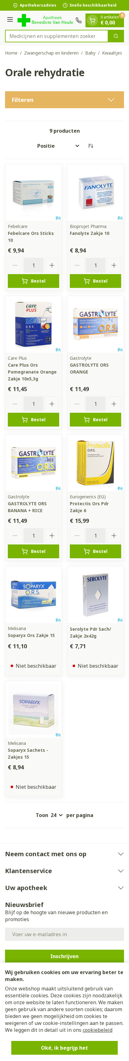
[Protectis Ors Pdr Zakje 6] (95, 463)
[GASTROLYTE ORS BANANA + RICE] (33, 463)
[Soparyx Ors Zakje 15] (33, 594)
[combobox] (56, 36)
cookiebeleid (97, 1030)
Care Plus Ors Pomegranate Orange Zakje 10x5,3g (32, 372)
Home (11, 53)
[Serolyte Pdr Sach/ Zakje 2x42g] (95, 594)
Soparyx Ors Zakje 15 (31, 635)
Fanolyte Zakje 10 (89, 233)
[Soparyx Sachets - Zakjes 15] (33, 709)
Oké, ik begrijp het (64, 1047)
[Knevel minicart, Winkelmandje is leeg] (92, 20)
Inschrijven (64, 956)
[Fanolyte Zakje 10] (95, 192)
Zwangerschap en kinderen (51, 53)
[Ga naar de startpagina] (45, 20)
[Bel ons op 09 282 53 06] (78, 20)
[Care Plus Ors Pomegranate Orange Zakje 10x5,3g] (33, 324)
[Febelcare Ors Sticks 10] (33, 192)
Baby (90, 53)
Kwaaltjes (112, 53)
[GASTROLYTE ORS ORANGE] (95, 324)
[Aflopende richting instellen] (90, 145)
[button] (64, 99)
